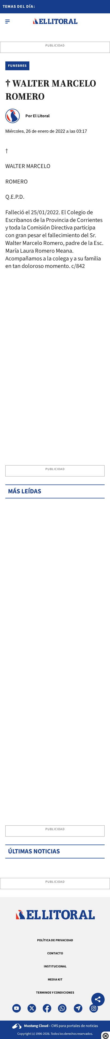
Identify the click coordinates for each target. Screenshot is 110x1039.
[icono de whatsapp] (62, 1008)
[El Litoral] (55, 21)
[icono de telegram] (78, 1008)
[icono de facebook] (47, 1008)
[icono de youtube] (16, 1008)
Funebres (17, 65)
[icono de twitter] (32, 1008)
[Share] (98, 1000)
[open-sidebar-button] (7, 21)
